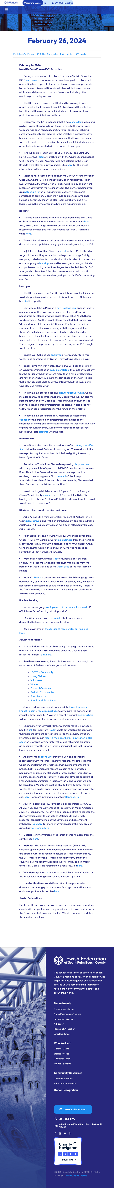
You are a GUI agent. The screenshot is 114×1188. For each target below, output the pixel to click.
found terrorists (32, 80)
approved (56, 354)
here (70, 164)
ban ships (44, 263)
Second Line (46, 756)
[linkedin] (70, 1133)
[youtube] (65, 1133)
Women (34, 684)
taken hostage (64, 539)
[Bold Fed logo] (11, 2)
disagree (43, 431)
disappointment (82, 464)
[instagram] (60, 1133)
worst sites (63, 566)
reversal (61, 476)
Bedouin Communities (42, 692)
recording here (85, 714)
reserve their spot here (57, 737)
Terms (84, 1175)
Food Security (38, 696)
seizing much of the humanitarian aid (66, 607)
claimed (47, 495)
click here (46, 654)
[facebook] (55, 1133)
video (56, 558)
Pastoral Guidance (40, 688)
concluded (75, 121)
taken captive (31, 520)
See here (38, 823)
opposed (24, 419)
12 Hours (36, 577)
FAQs (52, 729)
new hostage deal (66, 308)
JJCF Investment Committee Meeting (52, 2)
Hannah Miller (72, 796)
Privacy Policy (72, 1175)
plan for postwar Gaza (71, 392)
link (30, 729)
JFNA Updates (66, 54)
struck (63, 251)
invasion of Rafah (59, 369)
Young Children (38, 676)
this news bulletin (39, 827)
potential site (31, 191)
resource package (47, 710)
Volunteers (36, 680)
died (41, 156)
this (48, 872)
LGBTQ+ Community (41, 672)
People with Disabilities (43, 700)
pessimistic (56, 618)
